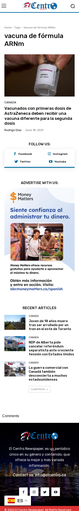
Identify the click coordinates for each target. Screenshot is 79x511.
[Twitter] (16, 162)
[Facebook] (15, 154)
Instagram (60, 154)
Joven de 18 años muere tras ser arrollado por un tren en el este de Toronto (50, 313)
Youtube (60, 161)
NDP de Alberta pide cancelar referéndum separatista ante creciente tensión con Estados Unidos (51, 336)
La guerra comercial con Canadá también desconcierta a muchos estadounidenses (48, 361)
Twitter (25, 161)
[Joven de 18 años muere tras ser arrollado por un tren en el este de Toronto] (14, 310)
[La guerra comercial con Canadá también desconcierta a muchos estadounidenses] (14, 356)
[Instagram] (49, 154)
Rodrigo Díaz (13, 130)
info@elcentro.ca (50, 462)
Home (8, 27)
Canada (10, 102)
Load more (38, 377)
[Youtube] (51, 162)
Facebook (25, 154)
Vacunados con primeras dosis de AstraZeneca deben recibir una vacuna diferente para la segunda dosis (38, 116)
